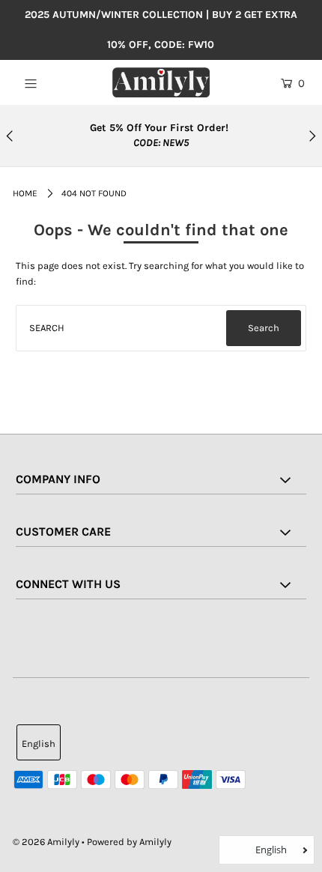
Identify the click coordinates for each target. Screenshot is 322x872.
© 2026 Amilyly (46, 841)
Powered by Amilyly (129, 841)
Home (25, 193)
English (38, 743)
